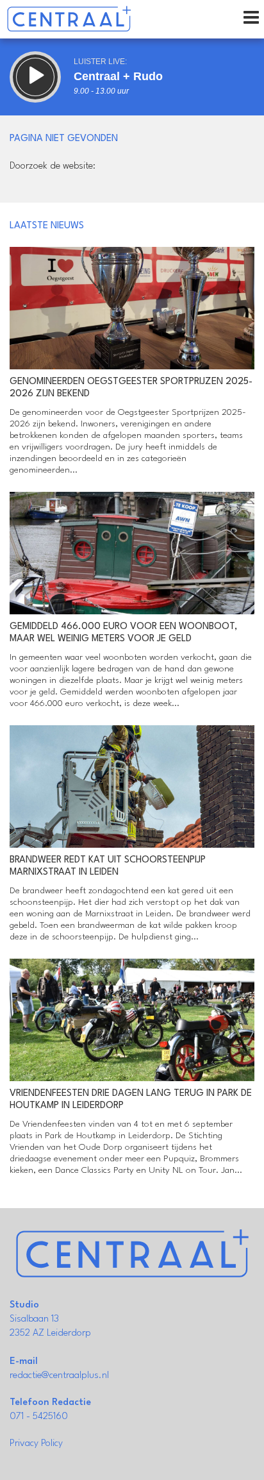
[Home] (69, 19)
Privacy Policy (36, 1444)
